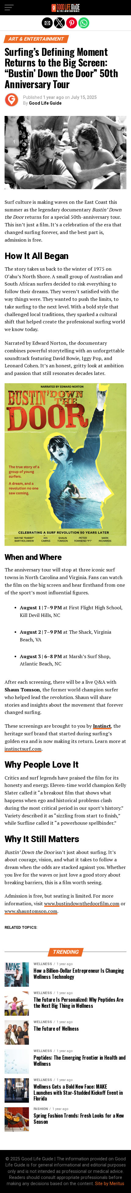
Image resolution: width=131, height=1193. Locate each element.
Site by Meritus (109, 1183)
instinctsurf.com (23, 748)
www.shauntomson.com (31, 911)
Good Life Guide (45, 103)
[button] (9, 8)
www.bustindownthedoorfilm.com (81, 903)
